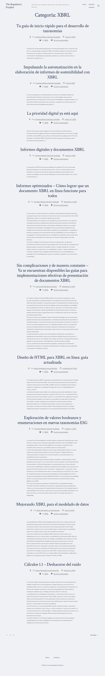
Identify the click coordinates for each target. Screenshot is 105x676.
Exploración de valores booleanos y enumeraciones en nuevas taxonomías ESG (52, 420)
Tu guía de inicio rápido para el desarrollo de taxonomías (52, 28)
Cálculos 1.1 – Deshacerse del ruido (52, 564)
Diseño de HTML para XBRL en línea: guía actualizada (52, 359)
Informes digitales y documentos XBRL (52, 149)
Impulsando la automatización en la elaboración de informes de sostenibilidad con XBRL (52, 72)
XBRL (46, 40)
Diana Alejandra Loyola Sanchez (45, 368)
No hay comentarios (61, 40)
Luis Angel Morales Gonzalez (46, 286)
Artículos (91, 4)
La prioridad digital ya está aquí (52, 113)
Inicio (84, 4)
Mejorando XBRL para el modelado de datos (52, 504)
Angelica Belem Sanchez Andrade (47, 37)
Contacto (91, 7)
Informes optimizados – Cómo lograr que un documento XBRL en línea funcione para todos (52, 191)
